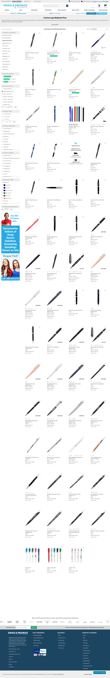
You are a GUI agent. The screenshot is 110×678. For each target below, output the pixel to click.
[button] (6, 1)
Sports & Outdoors (89, 10)
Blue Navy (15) (9, 190)
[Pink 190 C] (100, 124)
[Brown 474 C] (93, 271)
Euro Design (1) (7, 166)
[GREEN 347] (71, 124)
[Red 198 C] (77, 271)
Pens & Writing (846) (6, 38)
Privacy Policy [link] (61, 648)
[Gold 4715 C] (78, 271)
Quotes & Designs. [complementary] (55, 13)
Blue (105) (8, 187)
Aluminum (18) (7, 131)
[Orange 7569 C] (29, 271)
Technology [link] (85, 642)
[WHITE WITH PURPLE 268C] (55, 161)
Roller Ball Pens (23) (6, 43)
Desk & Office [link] (85, 648)
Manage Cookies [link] (61, 645)
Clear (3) (5, 203)
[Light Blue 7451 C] (75, 88)
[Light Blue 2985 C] (31, 235)
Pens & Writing (62, 10)
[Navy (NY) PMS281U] (49, 235)
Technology (48, 10)
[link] (74, 1)
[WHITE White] (77, 124)
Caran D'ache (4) (7, 160)
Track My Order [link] (61, 640)
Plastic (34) (6, 147)
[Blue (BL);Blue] (71, 51)
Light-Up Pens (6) (6, 64)
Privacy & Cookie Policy (58, 674)
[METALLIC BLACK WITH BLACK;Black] (26, 51)
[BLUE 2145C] (26, 161)
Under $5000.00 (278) (8, 91)
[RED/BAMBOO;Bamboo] (49, 88)
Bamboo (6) (6, 182)
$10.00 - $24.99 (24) (8, 96)
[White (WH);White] (33, 88)
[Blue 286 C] (28, 124)
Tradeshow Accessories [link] (87, 665)
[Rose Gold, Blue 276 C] (80, 271)
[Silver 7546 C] (49, 308)
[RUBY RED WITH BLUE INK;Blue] (55, 51)
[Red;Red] (104, 124)
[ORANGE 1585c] (33, 161)
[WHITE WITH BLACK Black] (48, 161)
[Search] (67, 6)
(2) (12, 76)
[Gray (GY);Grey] (29, 88)
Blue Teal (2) (8, 193)
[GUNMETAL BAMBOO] (35, 198)
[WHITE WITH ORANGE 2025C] (53, 161)
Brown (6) (8, 195)
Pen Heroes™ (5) (7, 176)
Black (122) (8, 185)
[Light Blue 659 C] (31, 308)
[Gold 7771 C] (51, 308)
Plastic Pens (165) (6, 51)
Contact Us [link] (11, 656)
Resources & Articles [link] (13, 661)
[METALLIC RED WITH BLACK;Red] (29, 51)
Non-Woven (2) (7, 144)
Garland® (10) (7, 168)
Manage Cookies (88, 674)
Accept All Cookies (99, 672)
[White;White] (91, 51)
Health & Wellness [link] (86, 660)
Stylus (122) (5, 59)
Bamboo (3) (6, 136)
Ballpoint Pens (61, 29)
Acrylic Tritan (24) (7, 128)
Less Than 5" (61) (7, 114)
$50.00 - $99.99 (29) (8, 102)
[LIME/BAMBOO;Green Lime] (48, 88)
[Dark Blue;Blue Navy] (28, 88)
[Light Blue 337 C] (33, 308)
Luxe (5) (5, 174)
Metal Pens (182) (6, 48)
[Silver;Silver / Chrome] (71, 88)
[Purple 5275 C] (33, 235)
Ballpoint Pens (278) (7, 40)
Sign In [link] (59, 635)
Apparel (7, 10)
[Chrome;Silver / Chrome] (93, 235)
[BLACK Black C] (93, 51)
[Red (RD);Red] (31, 88)
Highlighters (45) (6, 56)
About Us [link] (10, 659)
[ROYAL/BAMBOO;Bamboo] (31, 198)
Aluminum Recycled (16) (9, 133)
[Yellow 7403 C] (35, 308)
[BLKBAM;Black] (26, 198)
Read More (55, 24)
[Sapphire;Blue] (51, 51)
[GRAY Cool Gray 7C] (28, 161)
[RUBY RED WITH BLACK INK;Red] (49, 51)
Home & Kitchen (103, 10)
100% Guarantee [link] (36, 640)
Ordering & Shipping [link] (37, 635)
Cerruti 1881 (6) (7, 163)
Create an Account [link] (61, 637)
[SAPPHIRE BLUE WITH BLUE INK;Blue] (57, 51)
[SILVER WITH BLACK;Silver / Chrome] (31, 51)
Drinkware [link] (85, 640)
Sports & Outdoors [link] (86, 650)
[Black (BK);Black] (69, 51)
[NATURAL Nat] (31, 161)
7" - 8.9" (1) (6, 119)
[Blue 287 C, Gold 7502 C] (97, 51)
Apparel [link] (84, 635)
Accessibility (11, 666)
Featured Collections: (91, 13)
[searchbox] (55, 6)
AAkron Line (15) (7, 155)
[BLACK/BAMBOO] (51, 88)
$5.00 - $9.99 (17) (8, 94)
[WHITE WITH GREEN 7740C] (51, 161)
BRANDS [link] (93, 13)
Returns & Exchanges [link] (37, 642)
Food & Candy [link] (86, 658)
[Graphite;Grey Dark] (48, 51)
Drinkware (34, 10)
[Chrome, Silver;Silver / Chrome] (95, 235)
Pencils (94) (4, 53)
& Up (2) (13, 79)
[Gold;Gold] (69, 88)
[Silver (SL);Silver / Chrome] (73, 51)
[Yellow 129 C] (98, 124)
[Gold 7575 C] (29, 308)
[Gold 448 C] (73, 271)
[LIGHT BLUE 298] (49, 271)
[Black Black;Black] (69, 124)
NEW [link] (88, 13)
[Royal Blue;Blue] (75, 124)
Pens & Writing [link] (86, 645)
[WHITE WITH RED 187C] (57, 161)
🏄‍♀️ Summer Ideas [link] (101, 13)
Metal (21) (6, 141)
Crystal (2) (6, 139)
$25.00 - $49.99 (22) (8, 99)
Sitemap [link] (10, 664)
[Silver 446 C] (35, 235)
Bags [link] (84, 637)
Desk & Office (75, 10)
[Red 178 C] (26, 235)
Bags (20, 10)
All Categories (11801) (7, 35)
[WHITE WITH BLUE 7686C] (49, 161)
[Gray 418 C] (28, 271)
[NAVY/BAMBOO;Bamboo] (28, 198)
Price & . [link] (18, 13)
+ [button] (2, 32)
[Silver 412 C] (75, 271)
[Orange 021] (58, 271)
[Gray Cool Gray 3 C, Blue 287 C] (95, 51)
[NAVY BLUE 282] (78, 124)
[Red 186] (73, 124)
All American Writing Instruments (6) (11, 158)
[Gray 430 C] (29, 235)
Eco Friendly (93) (6, 61)
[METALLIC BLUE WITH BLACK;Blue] (28, 51)
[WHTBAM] (33, 198)
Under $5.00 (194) (8, 88)
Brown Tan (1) (9, 198)
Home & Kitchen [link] (86, 653)
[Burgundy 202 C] (97, 124)
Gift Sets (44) (5, 69)
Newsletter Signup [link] (61, 642)
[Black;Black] (73, 88)
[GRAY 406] (51, 271)
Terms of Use (35, 645)
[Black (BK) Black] (48, 235)
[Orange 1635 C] (37, 308)
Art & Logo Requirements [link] (38, 637)
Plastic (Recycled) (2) (8, 149)
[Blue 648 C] (31, 271)
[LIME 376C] (29, 161)
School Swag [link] (85, 668)
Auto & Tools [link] (85, 655)
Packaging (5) (5, 66)
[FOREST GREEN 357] (53, 271)
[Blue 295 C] (91, 124)
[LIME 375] (55, 271)
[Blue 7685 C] (93, 124)
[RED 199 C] (102, 124)
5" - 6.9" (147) (7, 116)
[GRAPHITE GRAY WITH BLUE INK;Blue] (53, 51)
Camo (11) (6, 200)
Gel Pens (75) (5, 45)
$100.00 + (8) (7, 104)
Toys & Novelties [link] (86, 663)
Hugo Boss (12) (7, 171)
